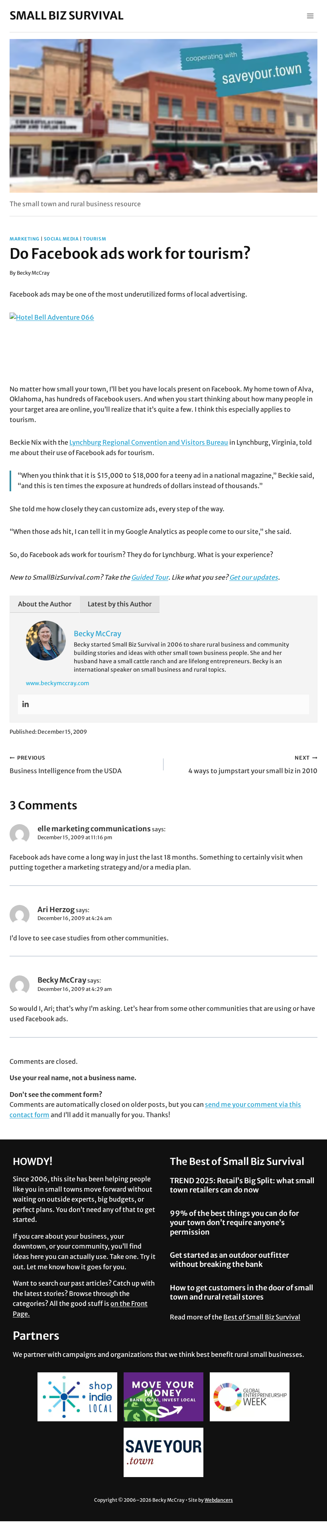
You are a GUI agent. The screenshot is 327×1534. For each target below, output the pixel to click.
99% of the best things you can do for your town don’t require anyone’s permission (234, 1223)
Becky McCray (33, 273)
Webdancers (219, 1500)
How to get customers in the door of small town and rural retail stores (241, 1292)
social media (61, 239)
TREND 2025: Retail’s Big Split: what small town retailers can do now (242, 1185)
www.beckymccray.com (57, 683)
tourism (94, 239)
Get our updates (253, 577)
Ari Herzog (56, 909)
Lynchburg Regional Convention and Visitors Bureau (148, 442)
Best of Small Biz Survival (261, 1317)
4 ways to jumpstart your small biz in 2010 (252, 764)
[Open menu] (310, 16)
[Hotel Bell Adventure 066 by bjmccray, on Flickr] (163, 348)
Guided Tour (149, 577)
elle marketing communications (94, 828)
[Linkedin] (25, 704)
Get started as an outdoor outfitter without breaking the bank (229, 1260)
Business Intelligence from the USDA (66, 764)
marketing (24, 239)
